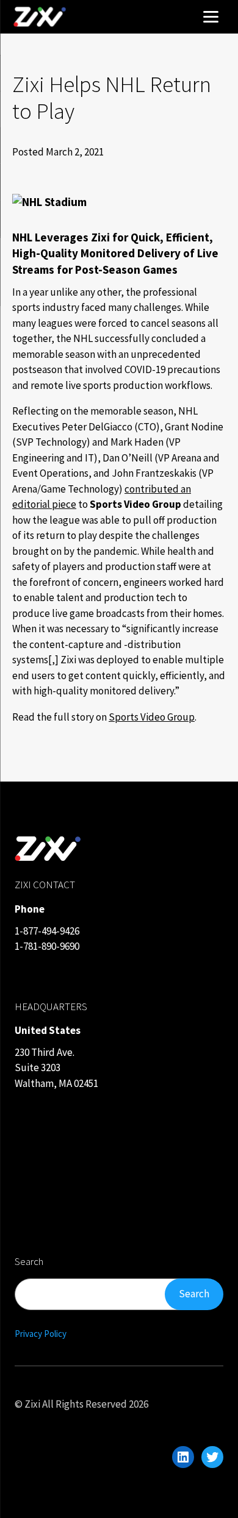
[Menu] (210, 15)
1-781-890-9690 (47, 946)
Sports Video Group (152, 717)
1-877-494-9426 (47, 931)
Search (194, 1293)
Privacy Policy (41, 1333)
